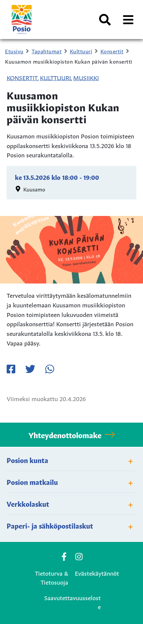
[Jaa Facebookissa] (11, 369)
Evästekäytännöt (97, 572)
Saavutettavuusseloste (72, 601)
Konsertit (22, 77)
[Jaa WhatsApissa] (49, 369)
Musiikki (86, 77)
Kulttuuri (55, 77)
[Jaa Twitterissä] (30, 369)
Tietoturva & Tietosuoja (51, 577)
